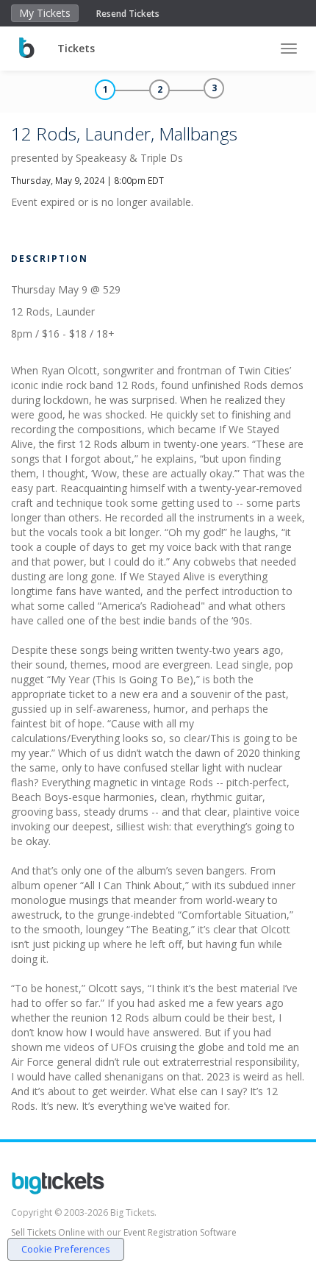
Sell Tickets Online (48, 1232)
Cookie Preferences (65, 1248)
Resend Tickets (127, 13)
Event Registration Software (180, 1232)
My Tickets (45, 13)
